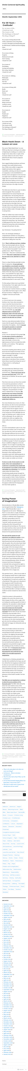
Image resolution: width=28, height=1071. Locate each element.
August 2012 (7, 976)
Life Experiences (7, 846)
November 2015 (8, 947)
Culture (23, 755)
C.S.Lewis (10, 815)
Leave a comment (19, 135)
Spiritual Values (7, 880)
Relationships (17, 869)
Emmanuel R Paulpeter (9, 134)
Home (4, 1060)
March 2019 (7, 921)
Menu (4, 8)
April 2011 (6, 999)
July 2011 (6, 993)
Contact (4, 1064)
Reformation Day (7, 869)
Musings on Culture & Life (7, 135)
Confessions (6, 823)
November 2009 (8, 1024)
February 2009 (7, 1035)
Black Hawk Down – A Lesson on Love (13, 143)
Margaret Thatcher (8, 855)
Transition (18, 889)
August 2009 (7, 1029)
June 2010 (6, 1012)
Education (18, 826)
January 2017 (7, 934)
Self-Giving (6, 875)
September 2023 (8, 906)
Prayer (13, 863)
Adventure (12, 806)
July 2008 (6, 1046)
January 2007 (7, 1054)
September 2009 (8, 1027)
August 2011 (7, 991)
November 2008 (8, 1039)
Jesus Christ (6, 843)
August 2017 (7, 928)
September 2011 (8, 989)
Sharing (11, 878)
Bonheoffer (22, 812)
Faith (14, 835)
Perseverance (19, 860)
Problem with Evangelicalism (11, 756)
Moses (16, 858)
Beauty (5, 809)
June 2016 (6, 942)
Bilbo (4, 812)
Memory (5, 858)
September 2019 (8, 915)
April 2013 (6, 970)
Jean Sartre (17, 840)
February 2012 (7, 982)
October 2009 (7, 1025)
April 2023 (6, 909)
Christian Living (18, 755)
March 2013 (7, 972)
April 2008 (6, 1050)
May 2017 (6, 930)
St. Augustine (16, 880)
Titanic (22, 886)
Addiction (5, 806)
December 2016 (8, 936)
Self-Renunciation (15, 875)
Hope (4, 840)
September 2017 (8, 927)
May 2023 (6, 908)
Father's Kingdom (7, 838)
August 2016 (7, 938)
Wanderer (5, 892)
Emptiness (6, 829)
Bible (21, 809)
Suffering (14, 883)
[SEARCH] (24, 794)
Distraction (11, 826)
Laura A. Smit (20, 843)
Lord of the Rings (17, 846)
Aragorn (19, 806)
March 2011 (7, 1001)
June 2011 (6, 995)
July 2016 (6, 940)
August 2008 (7, 1044)
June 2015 (6, 955)
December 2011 (8, 984)
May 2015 (6, 957)
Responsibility (15, 872)
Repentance (6, 872)
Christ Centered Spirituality (13, 5)
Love (24, 491)
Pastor (12, 860)
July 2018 (6, 923)
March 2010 (7, 1018)
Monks (11, 858)
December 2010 (8, 1005)
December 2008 (8, 1037)
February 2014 (7, 963)
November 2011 (8, 986)
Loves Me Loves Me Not (9, 852)
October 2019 (7, 913)
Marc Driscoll (20, 852)
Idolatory (9, 840)
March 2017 (7, 932)
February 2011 (7, 1003)
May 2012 (6, 978)
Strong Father (6, 883)
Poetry (4, 863)
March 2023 (7, 911)
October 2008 (7, 1041)
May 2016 (6, 944)
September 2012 (8, 974)
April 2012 (6, 980)
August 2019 (7, 917)
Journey (13, 843)
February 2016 (7, 946)
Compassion (14, 821)
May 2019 (6, 919)
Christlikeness (16, 818)
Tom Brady (11, 889)
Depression (20, 823)
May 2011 (6, 997)
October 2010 (7, 1008)
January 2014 (7, 965)
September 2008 (8, 1043)
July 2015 (6, 953)
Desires (5, 826)
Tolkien (5, 889)
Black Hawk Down (19, 491)
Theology (5, 886)
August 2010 (7, 1010)
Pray (9, 863)
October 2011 (7, 987)
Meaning (16, 855)
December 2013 (8, 967)
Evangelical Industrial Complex (11, 832)
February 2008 (7, 1052)
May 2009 (6, 1031)
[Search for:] (12, 794)
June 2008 (6, 1048)
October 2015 (7, 949)
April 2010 (6, 1016)
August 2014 (7, 961)
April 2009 (6, 1033)
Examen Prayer (7, 835)
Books (4, 815)
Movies (3, 492)
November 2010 (8, 1006)
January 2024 (7, 904)
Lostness (5, 849)
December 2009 (8, 1022)
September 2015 (8, 951)
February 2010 (7, 1020)
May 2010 (6, 1014)
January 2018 (7, 925)
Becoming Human (13, 809)
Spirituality (18, 878)
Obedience (6, 860)
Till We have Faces (14, 886)
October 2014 (7, 959)
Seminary (5, 878)
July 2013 (6, 968)
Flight (15, 838)
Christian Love (6, 818)
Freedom (21, 838)
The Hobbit (21, 883)
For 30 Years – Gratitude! (9, 24)
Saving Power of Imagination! (9, 500)
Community (6, 821)
